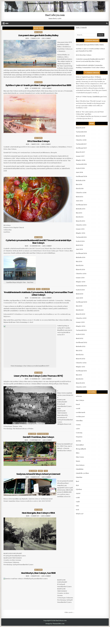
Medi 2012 (79, 338)
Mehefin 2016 (80, 180)
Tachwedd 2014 (81, 237)
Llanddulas (79, 469)
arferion (79, 396)
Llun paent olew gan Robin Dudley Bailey (38, 35)
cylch (38, 289)
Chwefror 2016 (81, 192)
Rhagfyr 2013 (80, 282)
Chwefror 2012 (81, 363)
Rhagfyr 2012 (80, 326)
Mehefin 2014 (80, 257)
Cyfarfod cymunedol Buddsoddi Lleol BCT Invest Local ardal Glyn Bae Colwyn (38, 241)
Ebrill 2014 (79, 265)
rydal (78, 497)
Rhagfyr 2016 (80, 160)
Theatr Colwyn (64, 251)
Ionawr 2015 (80, 229)
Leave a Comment (46, 38)
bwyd (78, 404)
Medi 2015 (79, 196)
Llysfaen (79, 489)
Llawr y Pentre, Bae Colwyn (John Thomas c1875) (38, 375)
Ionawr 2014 (80, 277)
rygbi (78, 501)
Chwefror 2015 (81, 225)
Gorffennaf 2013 (81, 302)
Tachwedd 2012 (81, 330)
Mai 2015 (79, 213)
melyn (27, 38)
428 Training (12, 152)
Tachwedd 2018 (81, 132)
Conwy (40, 471)
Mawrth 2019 (80, 128)
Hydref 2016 (80, 168)
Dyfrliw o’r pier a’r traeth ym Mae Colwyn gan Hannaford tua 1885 (38, 85)
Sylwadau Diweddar (92, 72)
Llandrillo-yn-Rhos (82, 473)
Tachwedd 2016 (81, 164)
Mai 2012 (79, 350)
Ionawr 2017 (80, 156)
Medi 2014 (79, 245)
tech (45, 471)
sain (77, 505)
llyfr (77, 485)
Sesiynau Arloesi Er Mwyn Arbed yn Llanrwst (38, 474)
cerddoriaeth (80, 412)
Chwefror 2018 (81, 140)
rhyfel (78, 493)
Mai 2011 (79, 375)
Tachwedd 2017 (81, 144)
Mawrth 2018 (80, 136)
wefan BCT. (61, 334)
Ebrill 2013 (79, 310)
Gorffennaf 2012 (81, 342)
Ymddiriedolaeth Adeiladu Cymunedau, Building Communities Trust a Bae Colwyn (38, 293)
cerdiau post (80, 416)
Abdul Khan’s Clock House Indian (44, 251)
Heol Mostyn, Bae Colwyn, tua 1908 (38, 573)
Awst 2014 (79, 249)
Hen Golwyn (45, 289)
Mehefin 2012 (80, 346)
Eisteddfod (79, 445)
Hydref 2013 (80, 290)
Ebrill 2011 (79, 379)
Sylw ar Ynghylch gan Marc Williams (88, 77)
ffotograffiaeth (43, 434)
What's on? (79, 513)
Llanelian (79, 477)
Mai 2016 (79, 184)
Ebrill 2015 (79, 217)
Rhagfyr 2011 (80, 367)
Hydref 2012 (80, 334)
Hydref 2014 (80, 241)
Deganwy (79, 437)
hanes (78, 461)
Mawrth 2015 (80, 221)
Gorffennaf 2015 (81, 205)
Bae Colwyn (38, 32)
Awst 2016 (79, 172)
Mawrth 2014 (80, 269)
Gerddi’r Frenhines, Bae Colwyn (38, 437)
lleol (77, 481)
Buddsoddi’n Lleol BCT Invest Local (32, 248)
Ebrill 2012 (79, 354)
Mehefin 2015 (80, 209)
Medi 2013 (79, 294)
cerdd (78, 408)
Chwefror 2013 (81, 318)
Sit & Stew (27, 147)
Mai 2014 (79, 261)
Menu (6, 23)
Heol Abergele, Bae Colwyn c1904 (38, 512)
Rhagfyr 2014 (80, 233)
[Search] (107, 23)
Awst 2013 (79, 298)
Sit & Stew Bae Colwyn (38, 141)
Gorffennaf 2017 (81, 148)
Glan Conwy (80, 457)
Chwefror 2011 (81, 387)
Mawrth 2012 (80, 358)
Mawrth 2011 (80, 383)
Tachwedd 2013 (81, 285)
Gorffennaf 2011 (81, 371)
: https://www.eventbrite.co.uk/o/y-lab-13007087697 (33, 501)
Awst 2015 (79, 201)
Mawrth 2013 (80, 314)
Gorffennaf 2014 (81, 253)
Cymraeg (79, 433)
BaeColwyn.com (55, 15)
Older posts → (69, 612)
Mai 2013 (79, 306)
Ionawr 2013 (80, 322)
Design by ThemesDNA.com (55, 623)
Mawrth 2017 (80, 152)
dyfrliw (78, 441)
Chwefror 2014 (81, 273)
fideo (77, 453)
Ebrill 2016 (79, 188)
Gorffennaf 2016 (81, 176)
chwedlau (79, 420)
